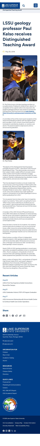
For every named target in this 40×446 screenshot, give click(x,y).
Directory (6, 374)
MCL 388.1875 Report (9, 390)
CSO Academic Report (10, 393)
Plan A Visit (6, 355)
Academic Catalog (8, 358)
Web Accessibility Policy (22, 425)
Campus (5, 352)
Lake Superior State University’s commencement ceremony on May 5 (19, 113)
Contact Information (30, 423)
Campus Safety (7, 371)
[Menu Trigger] (36, 5)
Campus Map (18, 423)
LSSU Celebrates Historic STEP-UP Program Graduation (20, 292)
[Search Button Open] (23, 5)
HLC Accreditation (8, 423)
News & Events (7, 368)
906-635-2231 (8, 341)
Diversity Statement (8, 425)
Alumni (5, 360)
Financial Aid (6, 382)
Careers (5, 388)
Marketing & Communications (12, 385)
